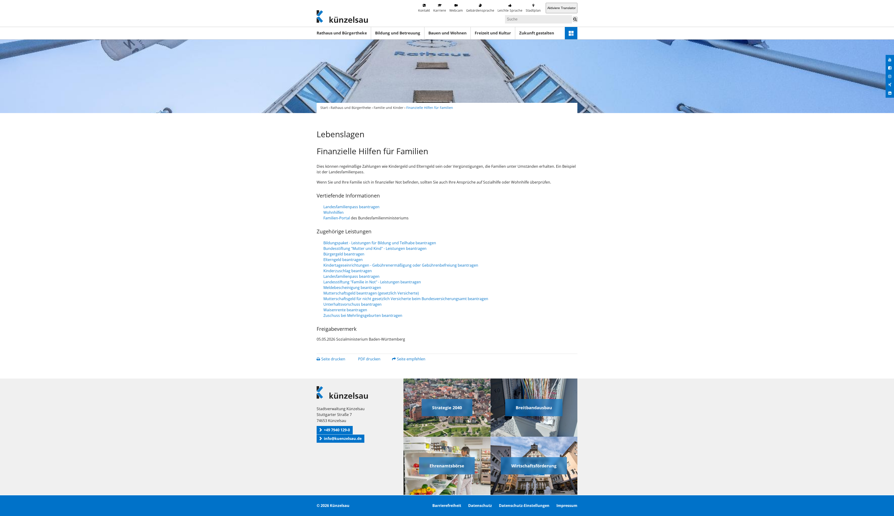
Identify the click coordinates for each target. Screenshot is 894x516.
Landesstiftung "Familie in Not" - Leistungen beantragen (372, 282)
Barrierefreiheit (446, 505)
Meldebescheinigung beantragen (352, 287)
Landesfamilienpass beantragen (351, 206)
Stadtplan (533, 10)
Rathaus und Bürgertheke (342, 33)
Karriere (439, 10)
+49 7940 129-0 (337, 429)
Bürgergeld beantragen (343, 254)
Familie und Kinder (388, 107)
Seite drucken (333, 359)
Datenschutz (480, 505)
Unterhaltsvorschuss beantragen (352, 304)
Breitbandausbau (534, 407)
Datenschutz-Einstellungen (524, 505)
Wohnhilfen (333, 212)
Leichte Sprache (510, 10)
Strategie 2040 (447, 407)
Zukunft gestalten (536, 33)
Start (324, 107)
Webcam (456, 10)
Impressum (566, 505)
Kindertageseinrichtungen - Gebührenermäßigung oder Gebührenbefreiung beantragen (400, 265)
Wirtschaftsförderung (533, 466)
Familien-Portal (336, 218)
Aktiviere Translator (561, 8)
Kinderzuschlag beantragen (347, 270)
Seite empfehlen (411, 359)
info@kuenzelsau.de (343, 438)
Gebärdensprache (480, 10)
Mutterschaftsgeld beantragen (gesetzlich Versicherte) (371, 293)
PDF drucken (369, 359)
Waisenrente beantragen (345, 309)
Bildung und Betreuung (397, 33)
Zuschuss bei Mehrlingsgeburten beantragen (362, 315)
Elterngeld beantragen (343, 259)
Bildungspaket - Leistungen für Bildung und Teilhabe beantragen (379, 242)
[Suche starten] (575, 19)
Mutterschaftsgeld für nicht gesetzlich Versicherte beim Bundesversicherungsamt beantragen (405, 298)
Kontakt (424, 10)
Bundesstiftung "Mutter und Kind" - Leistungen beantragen (375, 248)
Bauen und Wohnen (447, 33)
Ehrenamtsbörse (447, 466)
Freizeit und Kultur (493, 33)
